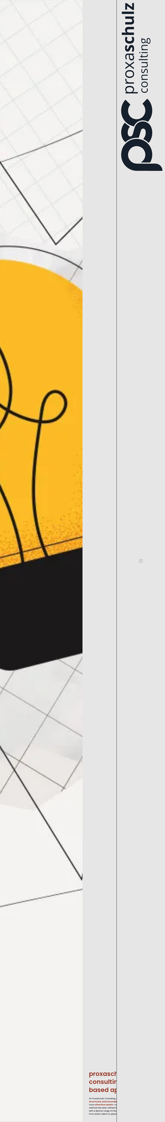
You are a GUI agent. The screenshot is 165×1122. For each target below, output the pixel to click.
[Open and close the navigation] (141, 561)
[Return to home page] (140, 87)
